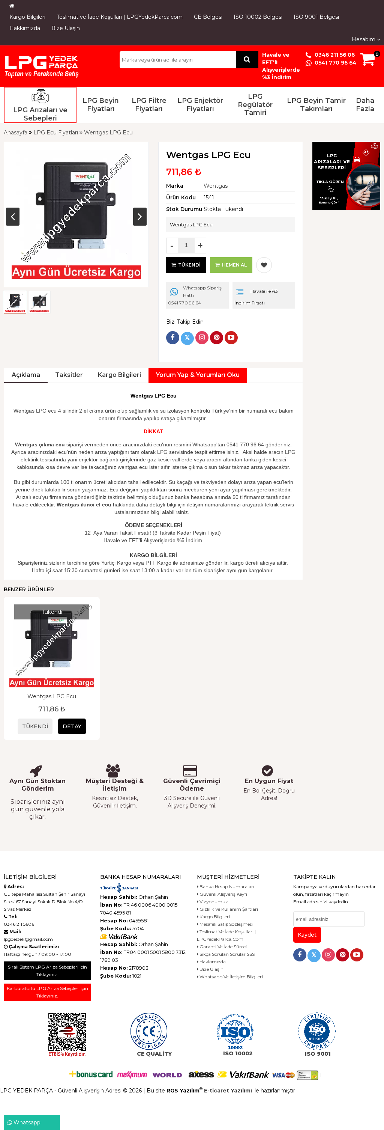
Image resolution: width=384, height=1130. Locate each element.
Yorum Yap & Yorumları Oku (198, 374)
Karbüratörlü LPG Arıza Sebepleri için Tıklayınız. (47, 992)
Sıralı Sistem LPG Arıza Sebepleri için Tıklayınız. (47, 970)
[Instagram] (201, 337)
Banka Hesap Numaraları (226, 886)
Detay (72, 726)
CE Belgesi (208, 17)
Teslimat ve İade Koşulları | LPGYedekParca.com (120, 17)
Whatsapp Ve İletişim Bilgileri (230, 976)
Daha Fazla (365, 104)
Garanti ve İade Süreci (222, 946)
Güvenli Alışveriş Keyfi (222, 894)
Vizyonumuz (213, 901)
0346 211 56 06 (334, 54)
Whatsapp (26, 1122)
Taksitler (69, 374)
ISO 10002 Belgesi (258, 17)
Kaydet (307, 934)
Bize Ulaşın (65, 28)
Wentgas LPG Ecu (51, 696)
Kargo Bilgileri (27, 17)
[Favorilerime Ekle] (264, 265)
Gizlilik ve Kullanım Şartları (228, 909)
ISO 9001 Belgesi (316, 17)
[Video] (231, 337)
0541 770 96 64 (334, 62)
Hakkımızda (24, 28)
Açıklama (26, 374)
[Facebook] (172, 337)
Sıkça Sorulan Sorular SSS (226, 954)
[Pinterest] (216, 337)
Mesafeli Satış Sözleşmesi (225, 924)
